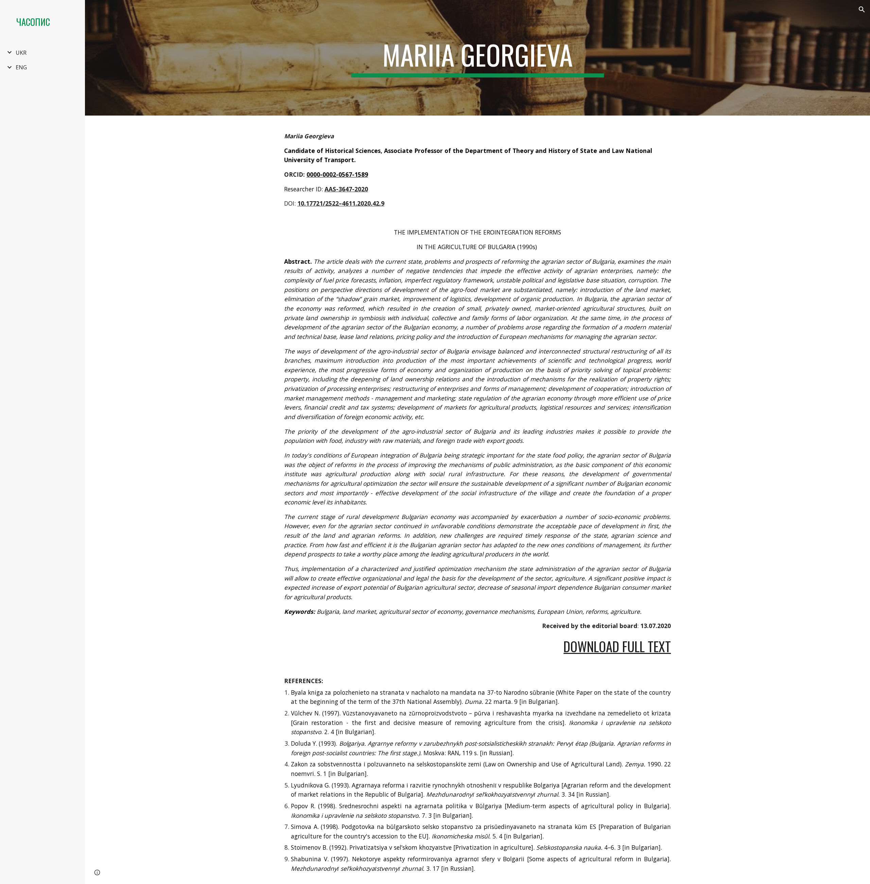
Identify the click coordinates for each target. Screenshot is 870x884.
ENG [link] (21, 67)
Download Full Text (617, 646)
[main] (477, 57)
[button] (862, 9)
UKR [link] (21, 52)
